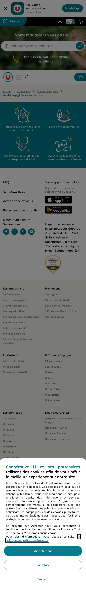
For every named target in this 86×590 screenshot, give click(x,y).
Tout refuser (43, 565)
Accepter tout (43, 551)
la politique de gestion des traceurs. (43, 538)
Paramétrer (43, 579)
